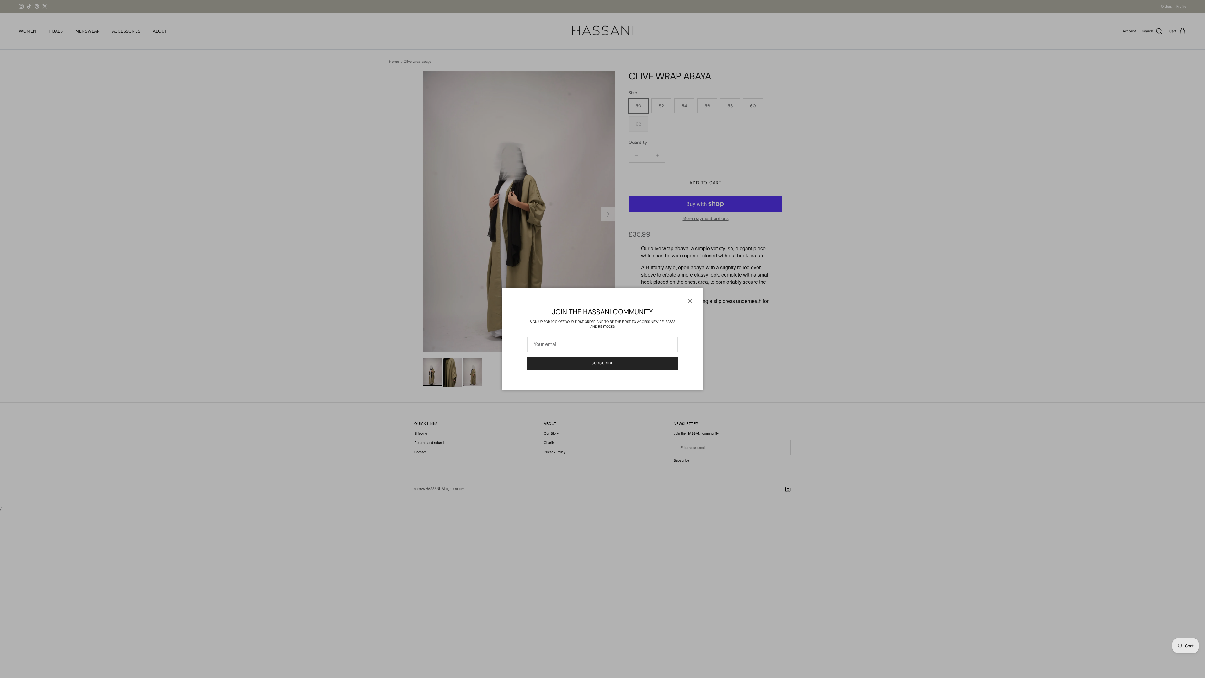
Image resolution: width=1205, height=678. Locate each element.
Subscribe (603, 363)
